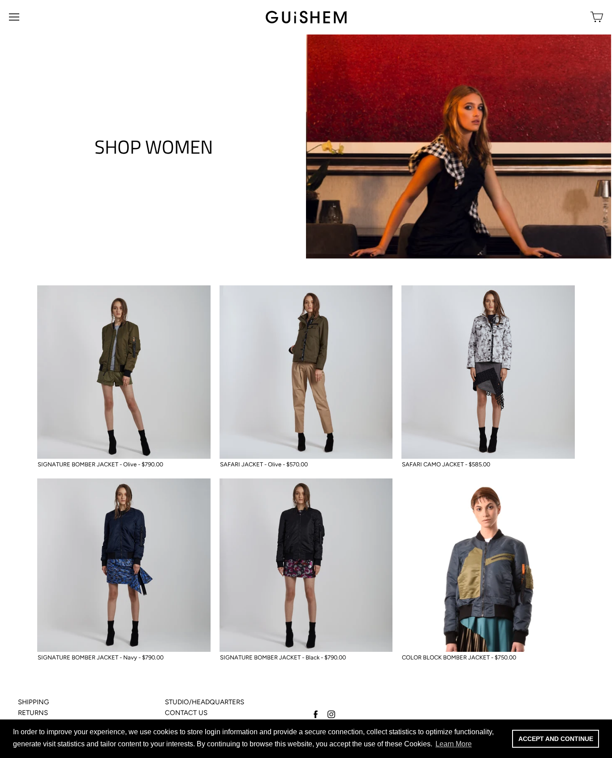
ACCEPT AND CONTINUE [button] (555, 738)
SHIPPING (33, 702)
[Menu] (14, 17)
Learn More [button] (453, 744)
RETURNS (33, 713)
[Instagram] (331, 714)
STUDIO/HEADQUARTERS (204, 702)
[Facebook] (315, 714)
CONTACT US (186, 713)
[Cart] (597, 17)
